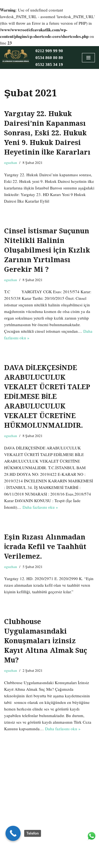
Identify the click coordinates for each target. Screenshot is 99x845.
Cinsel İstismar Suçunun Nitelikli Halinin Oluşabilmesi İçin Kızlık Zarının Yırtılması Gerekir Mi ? (47, 250)
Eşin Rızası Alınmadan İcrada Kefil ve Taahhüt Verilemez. (45, 546)
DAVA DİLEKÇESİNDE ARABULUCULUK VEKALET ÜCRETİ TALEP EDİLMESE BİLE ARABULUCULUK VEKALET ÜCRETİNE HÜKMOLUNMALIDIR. (47, 396)
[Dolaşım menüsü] (88, 57)
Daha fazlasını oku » (40, 507)
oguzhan (10, 162)
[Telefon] (13, 833)
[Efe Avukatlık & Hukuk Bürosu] (15, 56)
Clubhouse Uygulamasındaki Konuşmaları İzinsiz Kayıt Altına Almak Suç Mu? (45, 641)
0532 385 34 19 (49, 64)
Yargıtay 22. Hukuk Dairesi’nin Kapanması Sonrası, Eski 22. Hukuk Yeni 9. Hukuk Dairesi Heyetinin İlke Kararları (47, 133)
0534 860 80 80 (49, 57)
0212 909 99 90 (49, 51)
